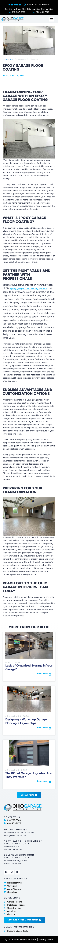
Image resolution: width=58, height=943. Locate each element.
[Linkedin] (17, 872)
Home (5, 59)
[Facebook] (6, 872)
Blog (11, 59)
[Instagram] (11, 872)
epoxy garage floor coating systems (28, 288)
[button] (51, 19)
